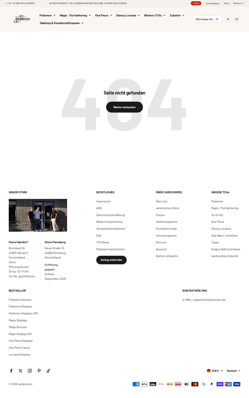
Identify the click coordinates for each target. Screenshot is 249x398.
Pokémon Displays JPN (23, 313)
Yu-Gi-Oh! (217, 215)
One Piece (101, 15)
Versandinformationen (110, 228)
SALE (197, 3)
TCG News (102, 242)
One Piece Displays (21, 340)
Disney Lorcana (126, 15)
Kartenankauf (213, 3)
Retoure (161, 242)
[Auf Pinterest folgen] (39, 370)
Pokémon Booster (20, 299)
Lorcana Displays (19, 354)
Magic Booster (18, 327)
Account (161, 249)
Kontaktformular (166, 228)
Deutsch (237, 3)
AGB (99, 208)
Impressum (103, 201)
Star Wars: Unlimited (224, 235)
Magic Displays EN (20, 334)
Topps (215, 242)
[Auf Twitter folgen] (20, 370)
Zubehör (175, 15)
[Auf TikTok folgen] (48, 370)
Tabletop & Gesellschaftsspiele (60, 23)
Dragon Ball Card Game (225, 249)
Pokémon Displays (20, 306)
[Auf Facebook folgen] (11, 370)
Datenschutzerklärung (110, 215)
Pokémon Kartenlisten (110, 249)
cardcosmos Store (167, 208)
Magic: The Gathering (73, 15)
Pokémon (46, 15)
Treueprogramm (166, 235)
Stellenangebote (166, 221)
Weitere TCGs (153, 15)
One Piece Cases (19, 347)
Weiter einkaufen (124, 107)
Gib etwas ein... (205, 20)
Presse (160, 215)
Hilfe (226, 3)
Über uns (161, 201)
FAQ (98, 235)
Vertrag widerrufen (111, 259)
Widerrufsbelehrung (109, 221)
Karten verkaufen (167, 256)
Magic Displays (18, 320)
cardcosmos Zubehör (224, 256)
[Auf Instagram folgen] (29, 370)
